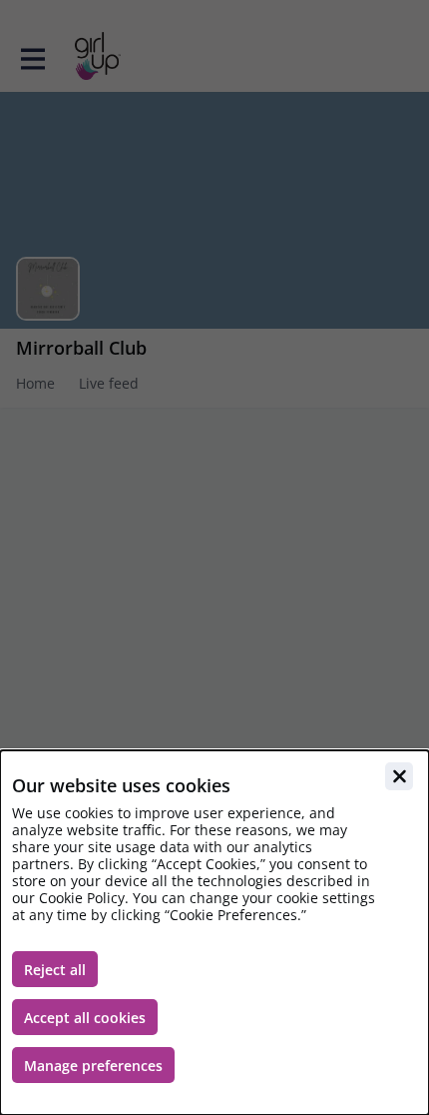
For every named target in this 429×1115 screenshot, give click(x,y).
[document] (214, 932)
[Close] (399, 776)
